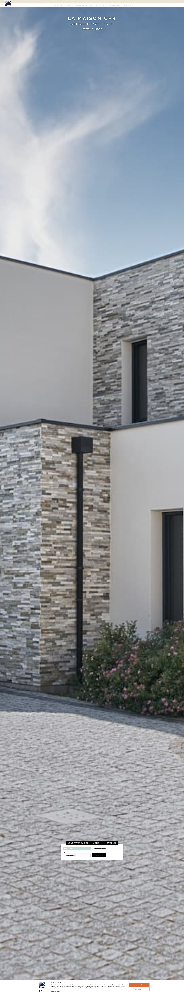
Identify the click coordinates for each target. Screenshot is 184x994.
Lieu (64, 852)
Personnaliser (138, 989)
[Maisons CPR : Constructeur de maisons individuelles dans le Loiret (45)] (8, 4)
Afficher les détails (55, 991)
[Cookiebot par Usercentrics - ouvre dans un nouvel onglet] (42, 991)
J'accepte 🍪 (139, 984)
